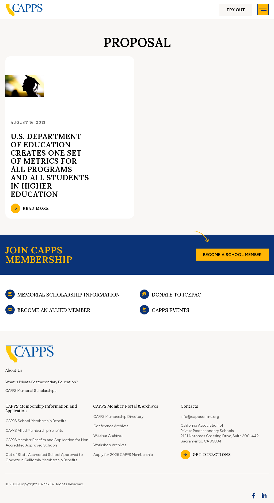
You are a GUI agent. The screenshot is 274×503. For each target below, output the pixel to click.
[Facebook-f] (253, 495)
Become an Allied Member (53, 310)
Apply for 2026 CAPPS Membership (123, 454)
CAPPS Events (170, 310)
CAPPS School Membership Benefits (36, 421)
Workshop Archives (109, 445)
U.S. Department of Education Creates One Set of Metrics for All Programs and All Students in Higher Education (50, 165)
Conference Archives (110, 426)
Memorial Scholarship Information (68, 294)
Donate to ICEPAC (176, 294)
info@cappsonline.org (200, 416)
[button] (235, 10)
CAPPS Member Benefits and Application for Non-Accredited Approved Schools (48, 443)
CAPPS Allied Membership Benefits (34, 430)
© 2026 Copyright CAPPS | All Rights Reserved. (44, 484)
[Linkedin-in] (264, 495)
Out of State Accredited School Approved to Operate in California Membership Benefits (44, 457)
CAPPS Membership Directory (118, 416)
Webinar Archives (108, 435)
